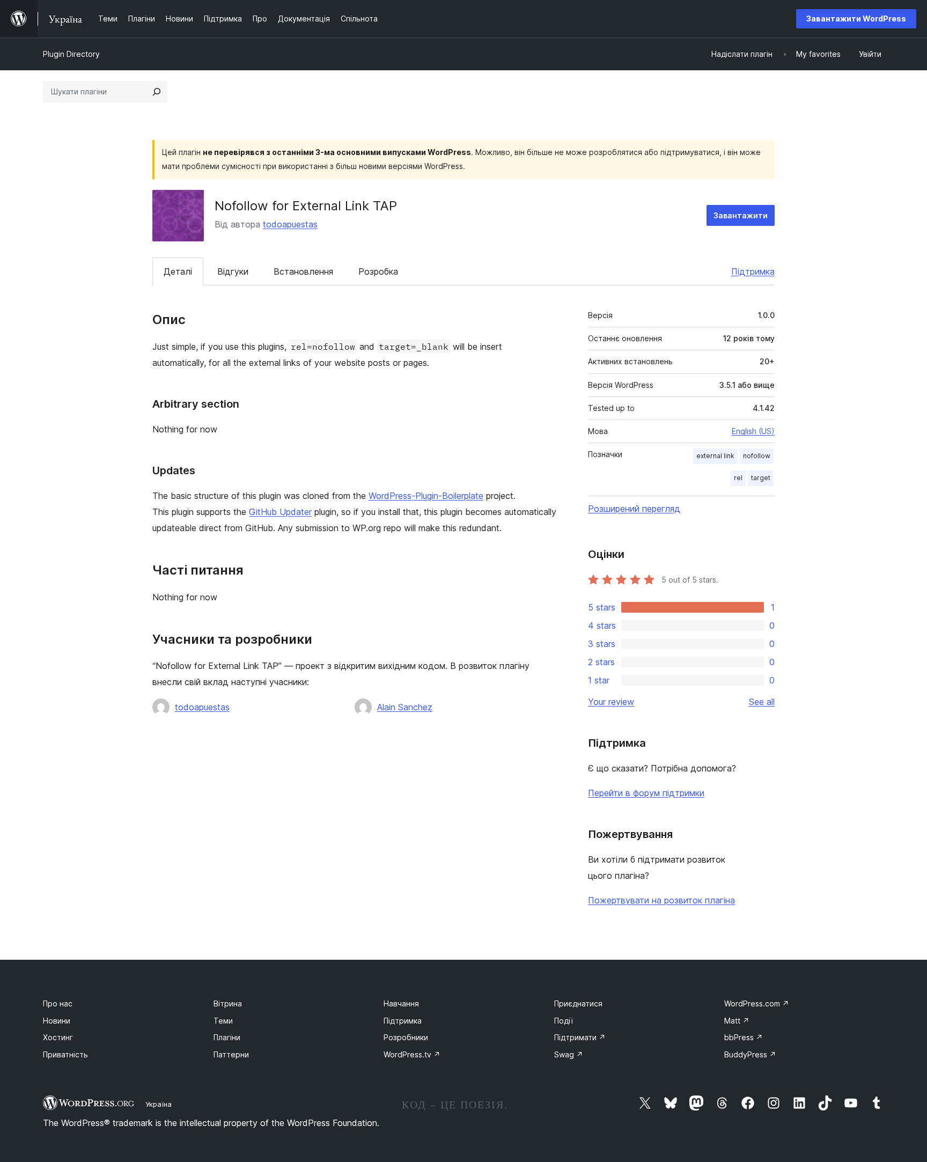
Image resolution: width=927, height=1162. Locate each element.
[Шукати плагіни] (156, 91)
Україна (158, 1104)
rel (738, 478)
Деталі (178, 271)
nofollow (756, 456)
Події (563, 1020)
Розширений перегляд (634, 508)
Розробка (378, 271)
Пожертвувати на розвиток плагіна (661, 900)
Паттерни (231, 1054)
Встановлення (303, 271)
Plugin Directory (71, 53)
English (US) (753, 431)
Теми (223, 1020)
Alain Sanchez (404, 707)
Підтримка (753, 271)
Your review (611, 701)
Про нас (57, 1003)
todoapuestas (290, 224)
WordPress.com (756, 1003)
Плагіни (227, 1037)
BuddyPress (750, 1054)
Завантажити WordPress (856, 18)
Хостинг (58, 1037)
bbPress (743, 1037)
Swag (568, 1054)
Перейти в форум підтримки (646, 793)
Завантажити (740, 215)
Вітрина (228, 1003)
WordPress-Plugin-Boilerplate (426, 495)
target (760, 478)
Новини (56, 1020)
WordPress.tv (412, 1054)
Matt (736, 1020)
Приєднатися (578, 1003)
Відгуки (232, 271)
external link (715, 456)
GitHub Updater (280, 511)
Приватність (65, 1054)
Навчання (401, 1003)
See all (762, 701)
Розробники (406, 1037)
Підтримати (580, 1037)
